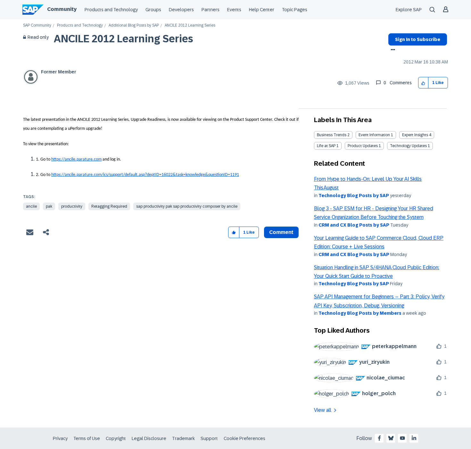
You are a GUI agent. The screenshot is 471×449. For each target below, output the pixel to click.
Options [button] (391, 50)
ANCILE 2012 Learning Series (123, 39)
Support (209, 438)
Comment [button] (281, 232)
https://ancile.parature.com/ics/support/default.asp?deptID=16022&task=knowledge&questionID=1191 (145, 174)
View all (322, 410)
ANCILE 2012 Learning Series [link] (190, 25)
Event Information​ (374, 135)
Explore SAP (409, 9)
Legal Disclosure (149, 438)
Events (234, 9)
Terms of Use (86, 438)
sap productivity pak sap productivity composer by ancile (186, 206)
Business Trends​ (331, 135)
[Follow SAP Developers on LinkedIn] (414, 438)
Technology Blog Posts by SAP (353, 195)
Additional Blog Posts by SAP (134, 25)
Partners (210, 9)
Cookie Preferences (244, 438)
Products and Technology (111, 9)
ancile (31, 206)
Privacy (60, 438)
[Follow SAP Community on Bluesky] (390, 438)
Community (62, 9)
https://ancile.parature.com (76, 159)
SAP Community (37, 25)
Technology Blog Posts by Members (359, 313)
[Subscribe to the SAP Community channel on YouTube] (402, 438)
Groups (153, 9)
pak (49, 206)
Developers (181, 9)
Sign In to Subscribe (417, 39)
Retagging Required (109, 206)
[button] (423, 82)
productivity (71, 206)
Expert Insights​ (415, 135)
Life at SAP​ (326, 146)
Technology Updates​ (408, 146)
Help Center (261, 9)
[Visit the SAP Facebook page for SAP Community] (379, 438)
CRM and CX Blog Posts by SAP (353, 225)
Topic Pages (294, 9)
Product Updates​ (363, 146)
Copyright (116, 438)
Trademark (183, 438)
